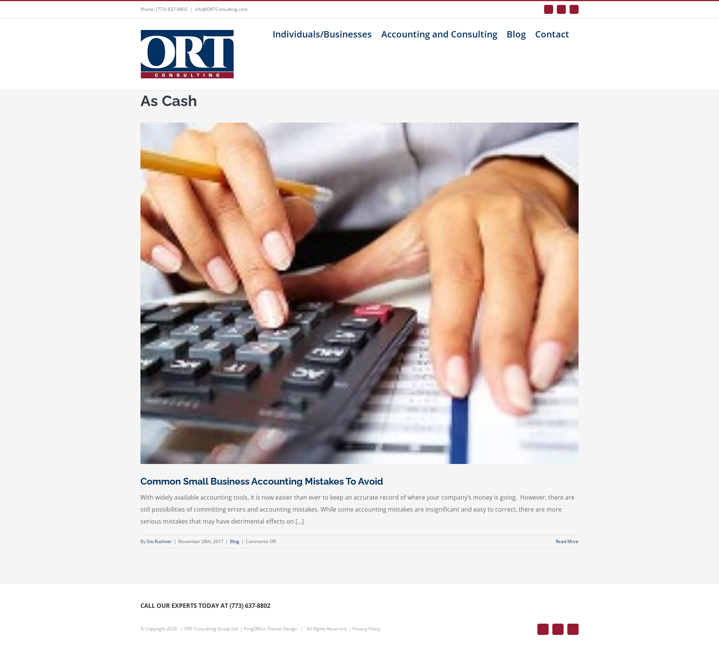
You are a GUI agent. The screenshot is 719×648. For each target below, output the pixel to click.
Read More (567, 541)
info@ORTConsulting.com (221, 9)
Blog (234, 541)
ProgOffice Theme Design (270, 629)
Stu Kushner (159, 541)
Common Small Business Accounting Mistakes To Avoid (261, 481)
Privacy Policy (366, 629)
